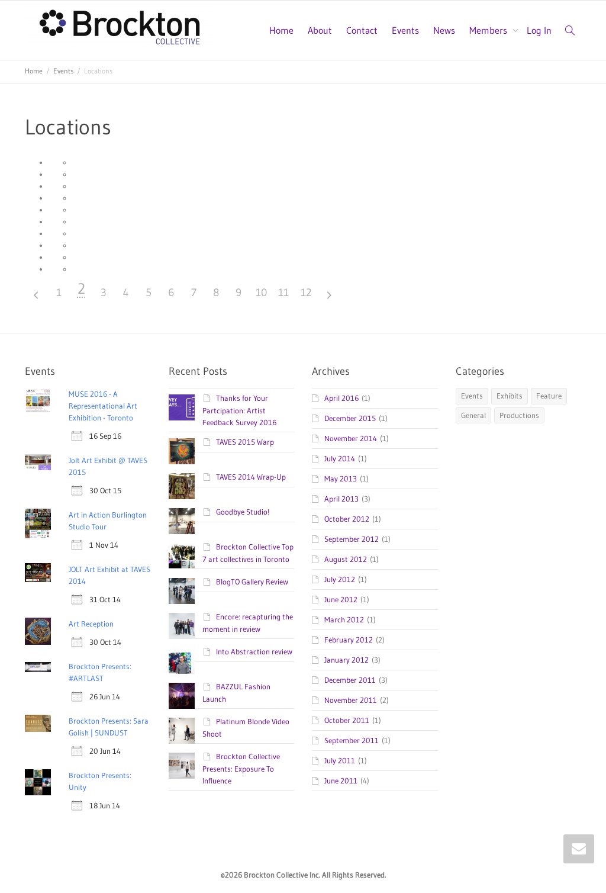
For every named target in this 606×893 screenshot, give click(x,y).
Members (489, 30)
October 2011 (346, 720)
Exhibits (510, 395)
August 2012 (345, 559)
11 (283, 292)
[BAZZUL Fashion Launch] (182, 696)
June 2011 (340, 780)
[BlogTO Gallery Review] (182, 591)
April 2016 (341, 398)
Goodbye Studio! (242, 511)
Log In (539, 30)
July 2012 (339, 579)
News (444, 30)
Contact (362, 30)
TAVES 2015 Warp (245, 441)
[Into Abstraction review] (182, 661)
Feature (549, 395)
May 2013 (340, 478)
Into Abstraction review (254, 651)
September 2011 (351, 740)
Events (405, 30)
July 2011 (339, 760)
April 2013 (341, 498)
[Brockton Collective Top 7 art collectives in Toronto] (182, 556)
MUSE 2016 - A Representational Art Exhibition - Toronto (103, 405)
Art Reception (91, 623)
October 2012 (346, 518)
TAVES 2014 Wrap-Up (251, 476)
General (473, 415)
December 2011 (350, 680)
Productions (519, 415)
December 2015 (350, 418)
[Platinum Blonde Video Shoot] (182, 731)
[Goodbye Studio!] (182, 521)
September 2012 (351, 539)
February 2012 (348, 639)
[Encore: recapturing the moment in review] (182, 626)
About (320, 30)
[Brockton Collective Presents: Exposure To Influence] (182, 766)
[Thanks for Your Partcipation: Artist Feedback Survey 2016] (182, 407)
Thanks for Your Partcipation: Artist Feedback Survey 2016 (239, 410)
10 (261, 292)
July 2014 (339, 458)
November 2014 (350, 438)
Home (281, 30)
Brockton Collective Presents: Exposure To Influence (241, 768)
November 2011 (350, 700)
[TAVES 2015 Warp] (182, 451)
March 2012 (344, 619)
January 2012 (346, 659)
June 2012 (340, 599)
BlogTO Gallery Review (252, 581)
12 (306, 292)
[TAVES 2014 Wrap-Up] (182, 486)
